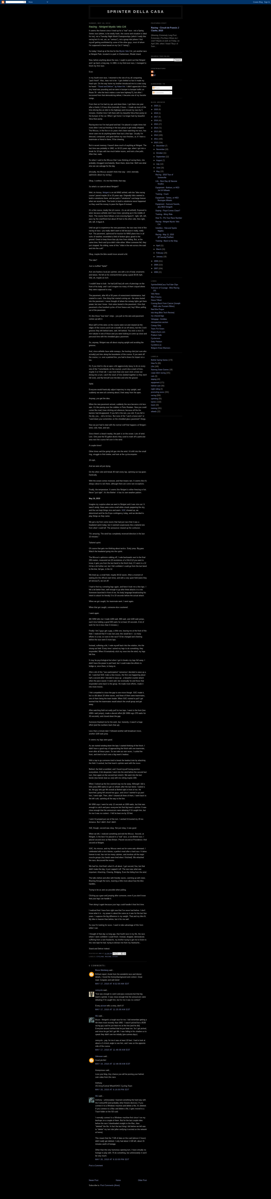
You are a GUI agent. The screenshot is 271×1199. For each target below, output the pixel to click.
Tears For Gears (157, 329)
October (159, 153)
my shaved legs (157, 316)
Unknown (99, 1056)
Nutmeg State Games (160, 370)
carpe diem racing (158, 373)
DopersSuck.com (158, 332)
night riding (155, 389)
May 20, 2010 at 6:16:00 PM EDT (112, 1090)
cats (153, 376)
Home (118, 1180)
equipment (155, 382)
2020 (156, 109)
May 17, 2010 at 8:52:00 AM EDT (112, 984)
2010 (156, 142)
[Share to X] (119, 953)
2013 (156, 131)
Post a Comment (96, 1165)
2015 (156, 124)
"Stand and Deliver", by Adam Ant (111, 86)
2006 (156, 272)
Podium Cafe (156, 335)
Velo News (155, 294)
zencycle (99, 990)
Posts (157, 88)
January (159, 257)
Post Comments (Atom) (110, 1185)
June (158, 168)
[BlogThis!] (116, 953)
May (158, 171)
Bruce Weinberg (101, 970)
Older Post (142, 1180)
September (161, 157)
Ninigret (106, 192)
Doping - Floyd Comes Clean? (168, 211)
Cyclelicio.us (156, 345)
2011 (156, 139)
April (158, 245)
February (160, 253)
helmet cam (156, 386)
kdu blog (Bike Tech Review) (162, 313)
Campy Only (156, 325)
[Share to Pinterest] (124, 953)
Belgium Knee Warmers (160, 348)
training (154, 408)
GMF (154, 75)
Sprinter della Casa (135, 11)
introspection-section (159, 322)
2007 (156, 268)
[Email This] (113, 953)
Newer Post (93, 1180)
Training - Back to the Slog (166, 241)
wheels (154, 411)
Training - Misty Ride (164, 214)
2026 (156, 106)
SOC (124, 510)
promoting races (157, 392)
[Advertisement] (122, 1172)
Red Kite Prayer (157, 309)
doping (153, 379)
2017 (156, 117)
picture (104, 1006)
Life (152, 366)
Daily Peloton (156, 342)
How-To (154, 363)
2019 (156, 113)
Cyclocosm (155, 338)
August (159, 160)
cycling (100, 956)
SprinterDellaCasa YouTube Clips (164, 285)
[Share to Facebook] (122, 953)
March (159, 249)
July (158, 164)
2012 (156, 135)
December (160, 146)
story (115, 956)
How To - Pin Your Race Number (169, 218)
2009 (156, 261)
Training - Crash (162, 194)
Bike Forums (156, 297)
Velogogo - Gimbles (159, 319)
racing (108, 956)
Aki (96, 1016)
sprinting (154, 399)
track (153, 405)
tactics (154, 402)
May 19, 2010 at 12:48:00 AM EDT (112, 1064)
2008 (156, 265)
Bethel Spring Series (159, 360)
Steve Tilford (156, 300)
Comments (159, 93)
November (160, 149)
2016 (156, 120)
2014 (156, 128)
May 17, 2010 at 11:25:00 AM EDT (112, 1009)
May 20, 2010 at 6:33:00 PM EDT (112, 1159)
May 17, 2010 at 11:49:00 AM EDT (112, 1050)
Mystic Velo (124, 51)
